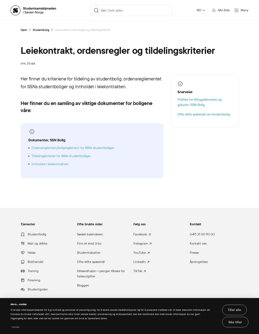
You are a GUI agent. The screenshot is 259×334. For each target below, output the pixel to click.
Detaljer (16, 327)
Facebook (140, 234)
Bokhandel (35, 262)
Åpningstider (199, 262)
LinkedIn (139, 262)
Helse (31, 253)
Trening (33, 271)
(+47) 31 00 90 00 (202, 234)
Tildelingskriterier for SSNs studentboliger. (61, 156)
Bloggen (83, 285)
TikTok (137, 271)
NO (199, 10)
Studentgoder (38, 289)
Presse (194, 253)
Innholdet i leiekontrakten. (50, 164)
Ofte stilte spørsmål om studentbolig (203, 114)
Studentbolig (37, 234)
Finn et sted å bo (89, 243)
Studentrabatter (88, 253)
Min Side (224, 10)
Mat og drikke (37, 243)
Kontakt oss (198, 243)
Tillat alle (234, 310)
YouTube (139, 253)
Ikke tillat (235, 322)
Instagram (140, 243)
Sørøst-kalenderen (90, 234)
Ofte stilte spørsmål (91, 262)
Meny (244, 10)
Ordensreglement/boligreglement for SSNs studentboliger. (73, 148)
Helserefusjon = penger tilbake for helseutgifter (101, 273)
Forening (34, 280)
